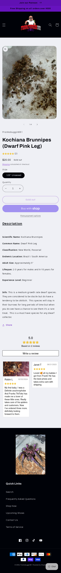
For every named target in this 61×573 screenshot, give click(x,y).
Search (9, 492)
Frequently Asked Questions (20, 499)
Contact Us (12, 520)
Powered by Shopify (39, 565)
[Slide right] (37, 124)
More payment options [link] (30, 216)
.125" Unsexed (13, 175)
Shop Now (11, 506)
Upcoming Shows (15, 513)
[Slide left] (24, 124)
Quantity (6, 182)
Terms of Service (14, 527)
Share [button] (9, 325)
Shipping (6, 164)
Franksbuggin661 (26, 565)
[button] (3, 24)
